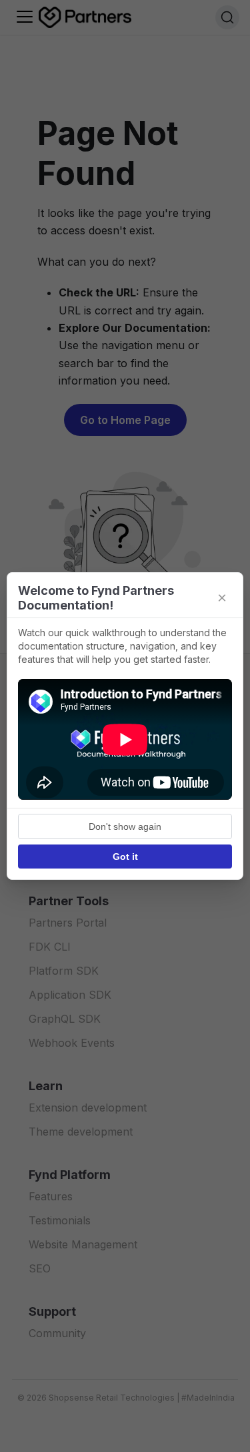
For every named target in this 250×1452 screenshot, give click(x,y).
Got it (125, 856)
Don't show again (125, 826)
